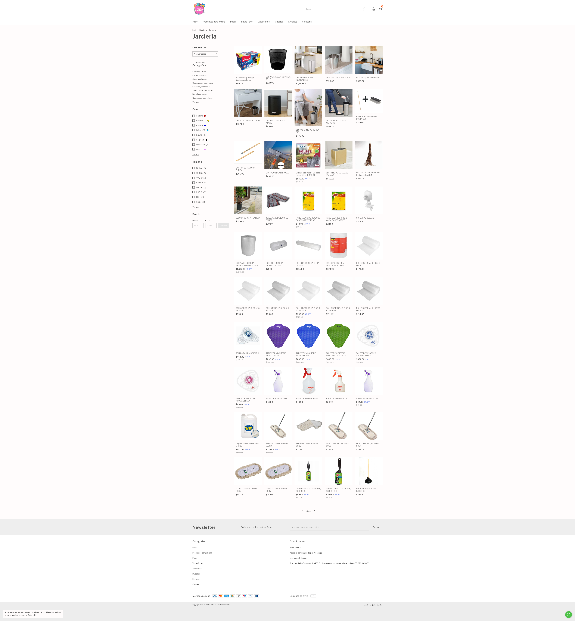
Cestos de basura (199, 75)
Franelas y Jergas (199, 94)
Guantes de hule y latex (202, 98)
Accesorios (264, 21)
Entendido (32, 615)
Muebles (279, 21)
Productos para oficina (214, 21)
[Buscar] (364, 9)
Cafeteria (307, 21)
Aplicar (223, 225)
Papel (233, 21)
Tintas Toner (247, 21)
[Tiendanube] (373, 605)
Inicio (195, 21)
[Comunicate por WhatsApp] (568, 614)
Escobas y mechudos (201, 87)
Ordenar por (199, 47)
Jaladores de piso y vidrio (203, 90)
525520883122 (297, 547)
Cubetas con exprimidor (202, 83)
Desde (195, 220)
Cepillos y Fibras (199, 72)
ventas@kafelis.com (298, 558)
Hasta (207, 220)
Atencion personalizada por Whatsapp (306, 553)
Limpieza (292, 21)
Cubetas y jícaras (199, 79)
